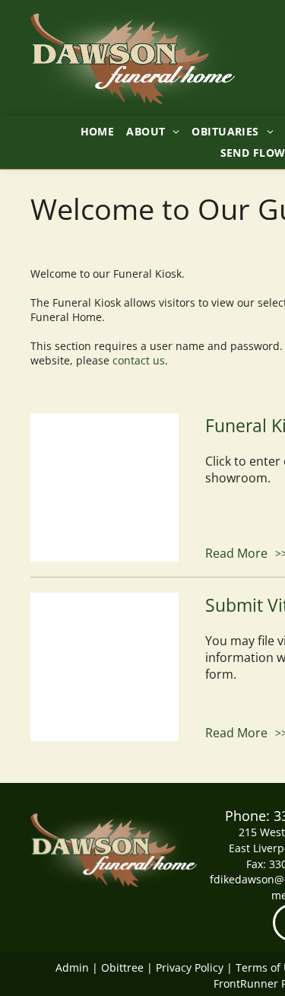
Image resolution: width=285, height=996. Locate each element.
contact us (138, 360)
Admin (72, 967)
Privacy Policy (189, 967)
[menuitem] (97, 131)
